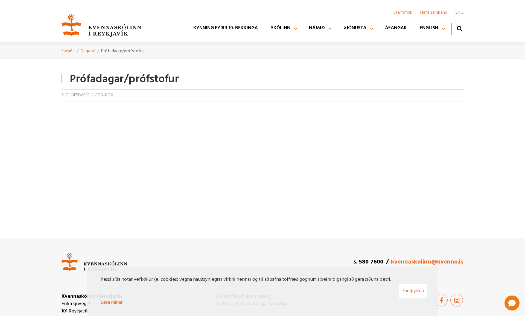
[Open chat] (512, 303)
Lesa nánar (111, 302)
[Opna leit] (459, 29)
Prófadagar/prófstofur (122, 51)
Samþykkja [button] (413, 291)
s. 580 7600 (368, 262)
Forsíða (68, 51)
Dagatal (88, 51)
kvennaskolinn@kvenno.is (427, 262)
